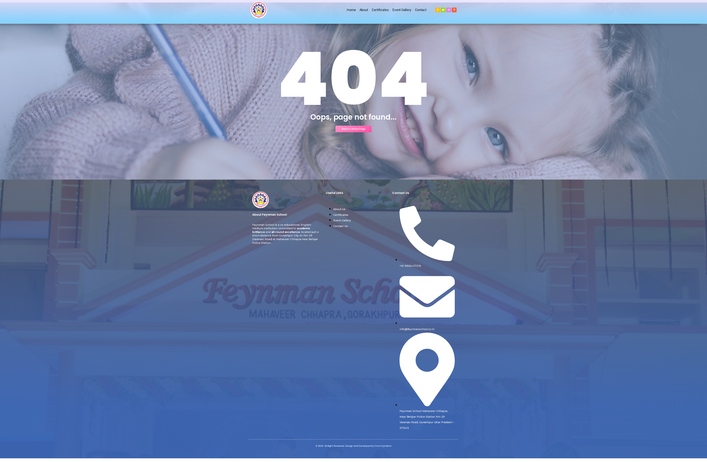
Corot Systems (383, 445)
